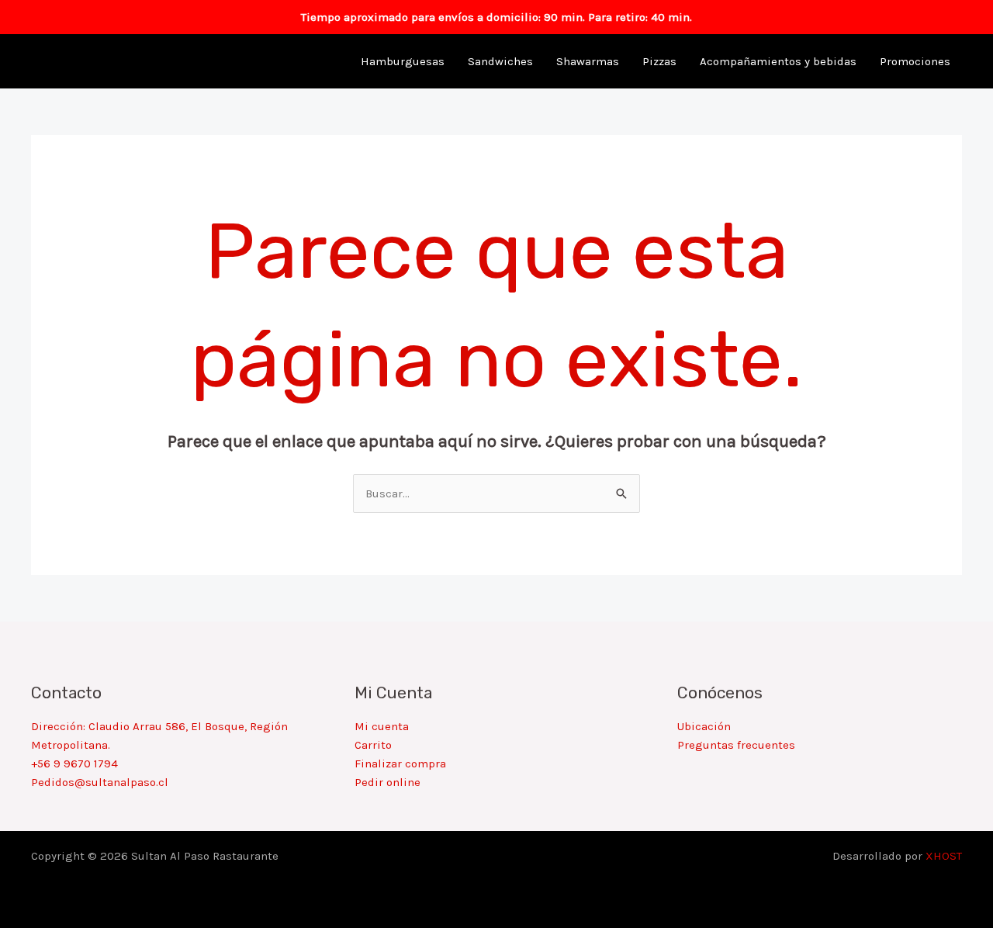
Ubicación (704, 726)
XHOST (944, 856)
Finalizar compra (400, 763)
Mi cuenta (382, 726)
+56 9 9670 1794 (74, 763)
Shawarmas (587, 61)
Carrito (373, 745)
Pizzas (659, 61)
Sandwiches (500, 61)
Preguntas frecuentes (736, 745)
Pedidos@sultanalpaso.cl (99, 782)
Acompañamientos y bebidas (778, 61)
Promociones (915, 61)
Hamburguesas (403, 61)
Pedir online (387, 782)
